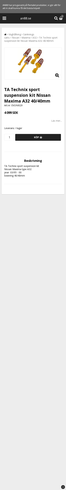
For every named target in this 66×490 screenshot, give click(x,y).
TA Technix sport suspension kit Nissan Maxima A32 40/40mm (31, 39)
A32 (34, 37)
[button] (61, 18)
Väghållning (15, 34)
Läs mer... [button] (56, 120)
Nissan (15, 37)
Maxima (25, 37)
